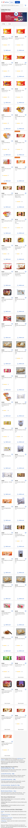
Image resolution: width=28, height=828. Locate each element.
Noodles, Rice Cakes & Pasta (6, 817)
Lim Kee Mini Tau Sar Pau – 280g (8, 779)
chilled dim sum (20, 758)
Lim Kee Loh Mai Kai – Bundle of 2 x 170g (10, 785)
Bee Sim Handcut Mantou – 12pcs (8, 791)
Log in (17, 2)
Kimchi (2, 811)
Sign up (11, 2)
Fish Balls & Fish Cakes (5, 814)
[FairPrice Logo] (6, 2)
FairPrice (3, 759)
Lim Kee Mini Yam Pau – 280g (7, 773)
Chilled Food (3, 820)
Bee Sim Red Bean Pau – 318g (7, 768)
